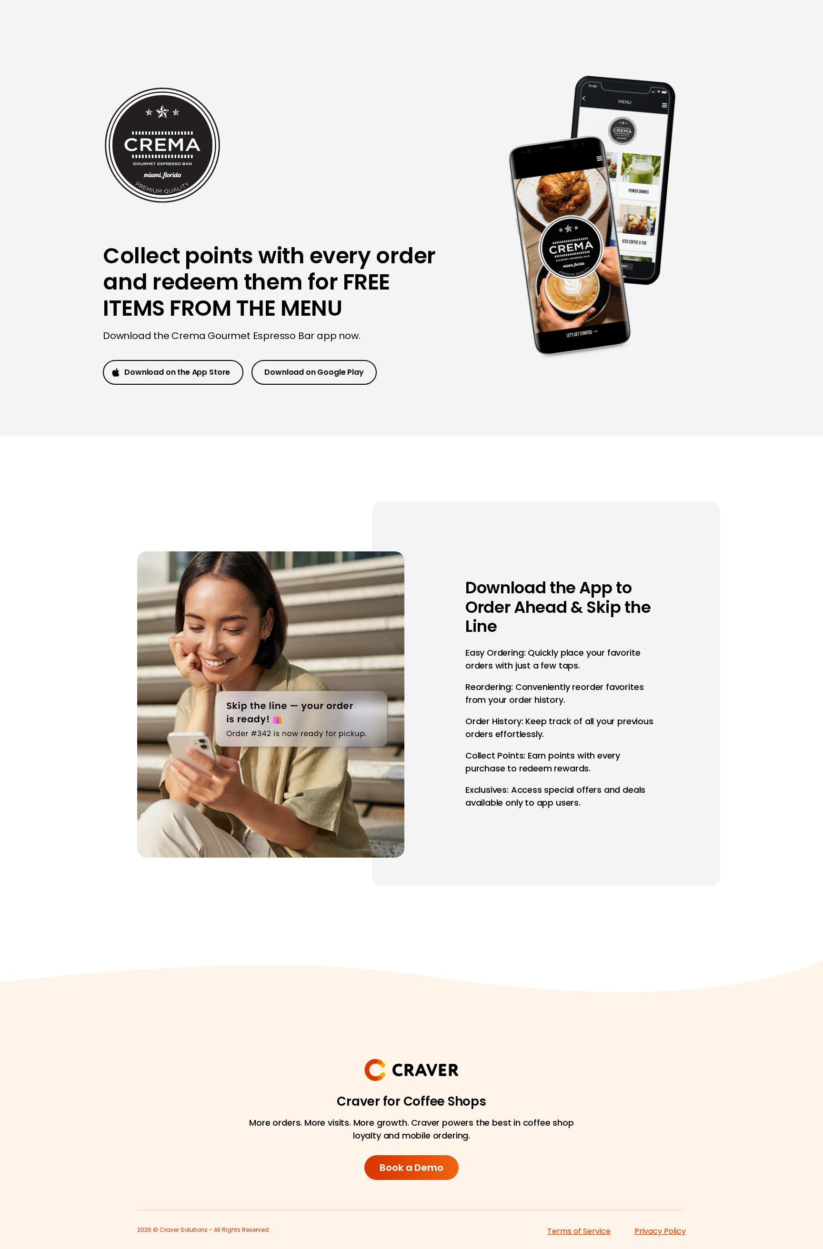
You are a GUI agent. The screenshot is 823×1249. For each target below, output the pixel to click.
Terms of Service (579, 1231)
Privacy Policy (660, 1231)
